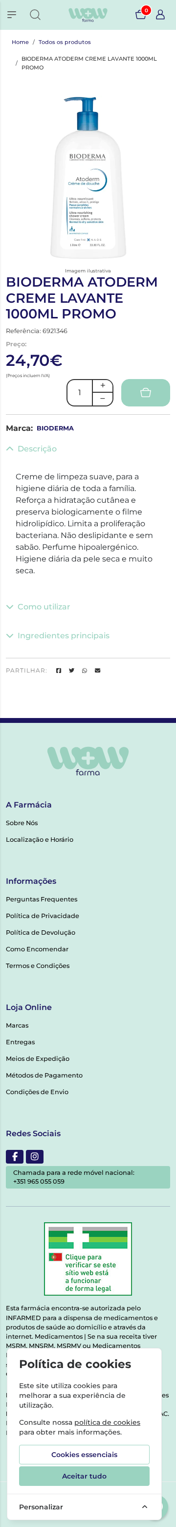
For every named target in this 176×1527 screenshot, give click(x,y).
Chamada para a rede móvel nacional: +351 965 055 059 (73, 1177)
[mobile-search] (35, 15)
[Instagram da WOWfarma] (35, 1157)
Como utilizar (44, 606)
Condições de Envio (37, 1092)
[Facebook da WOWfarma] (14, 1157)
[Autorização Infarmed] (88, 1259)
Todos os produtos (65, 42)
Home (20, 42)
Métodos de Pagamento (44, 1075)
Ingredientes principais (64, 635)
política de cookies (107, 1422)
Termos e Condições (37, 965)
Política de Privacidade (42, 916)
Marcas (17, 1025)
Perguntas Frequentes (41, 899)
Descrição (37, 448)
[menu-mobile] (12, 15)
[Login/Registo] (160, 15)
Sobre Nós (22, 823)
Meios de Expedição (37, 1058)
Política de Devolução (40, 932)
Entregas (20, 1042)
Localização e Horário (39, 839)
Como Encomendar (37, 949)
